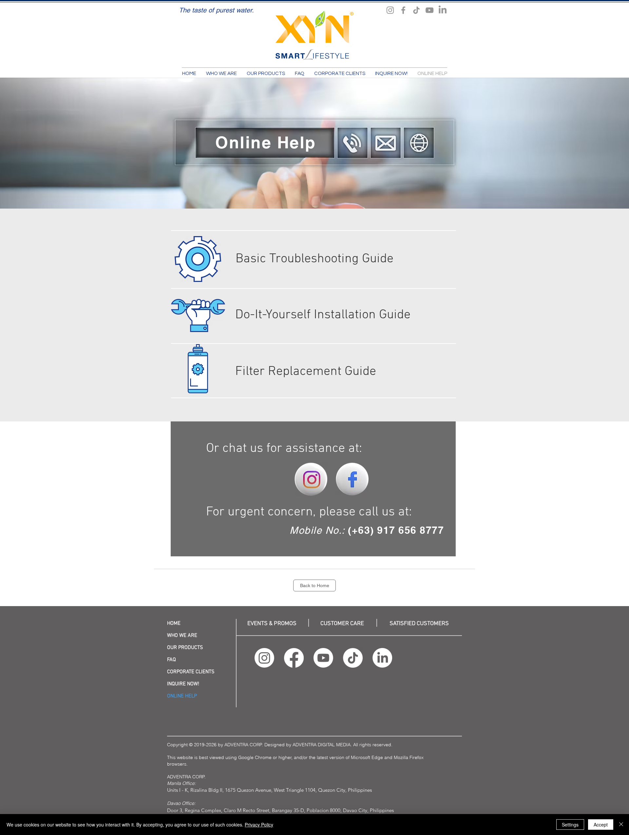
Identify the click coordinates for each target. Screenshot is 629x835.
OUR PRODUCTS (185, 647)
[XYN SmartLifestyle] (390, 10)
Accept (601, 824)
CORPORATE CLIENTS (191, 672)
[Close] (621, 824)
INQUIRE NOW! (183, 684)
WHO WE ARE (182, 635)
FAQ (171, 660)
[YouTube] (429, 10)
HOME (174, 623)
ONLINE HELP (182, 696)
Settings (570, 824)
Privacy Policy (259, 824)
